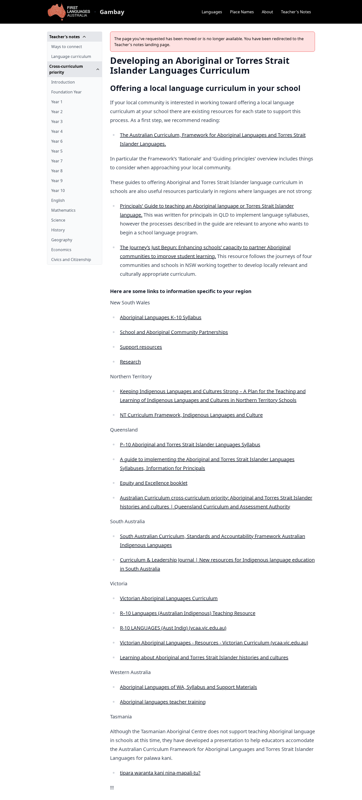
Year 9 (57, 180)
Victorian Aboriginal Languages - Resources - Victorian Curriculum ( (196, 642)
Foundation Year (66, 92)
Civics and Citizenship (71, 259)
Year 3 (57, 121)
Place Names (242, 12)
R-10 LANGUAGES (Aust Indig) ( (155, 628)
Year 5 (57, 151)
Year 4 (57, 131)
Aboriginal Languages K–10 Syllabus (160, 317)
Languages (212, 12)
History (58, 230)
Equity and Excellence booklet (153, 483)
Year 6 (57, 141)
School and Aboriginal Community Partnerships (174, 332)
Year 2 (57, 111)
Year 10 (58, 190)
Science (58, 220)
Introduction (63, 82)
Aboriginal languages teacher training (163, 701)
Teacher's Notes (296, 12)
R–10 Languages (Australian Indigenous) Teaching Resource (187, 613)
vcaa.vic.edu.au (207, 628)
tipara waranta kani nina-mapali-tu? (160, 772)
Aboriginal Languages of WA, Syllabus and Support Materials (188, 687)
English (58, 200)
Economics (61, 249)
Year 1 (57, 101)
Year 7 (57, 161)
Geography (61, 240)
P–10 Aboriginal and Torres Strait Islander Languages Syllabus (190, 444)
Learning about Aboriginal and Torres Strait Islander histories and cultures (204, 657)
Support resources (141, 347)
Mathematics (63, 210)
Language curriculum (71, 56)
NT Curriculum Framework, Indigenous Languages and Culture (191, 415)
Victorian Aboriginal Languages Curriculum (169, 598)
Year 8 (57, 171)
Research (130, 361)
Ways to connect (66, 46)
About (267, 12)
